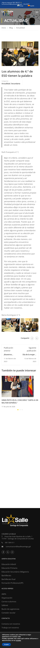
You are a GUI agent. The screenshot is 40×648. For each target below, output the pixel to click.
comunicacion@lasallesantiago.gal (12, 3)
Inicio (4, 28)
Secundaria (15, 83)
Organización (7, 598)
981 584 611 (10, 542)
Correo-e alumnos (9, 601)
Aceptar (6, 644)
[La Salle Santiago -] (7, 12)
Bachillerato (6, 575)
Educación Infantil (9, 564)
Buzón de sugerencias (10, 609)
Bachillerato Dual (8, 579)
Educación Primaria (9, 568)
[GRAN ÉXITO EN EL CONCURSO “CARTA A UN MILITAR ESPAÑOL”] (18, 386)
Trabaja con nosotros (10, 627)
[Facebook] (32, 338)
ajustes (18, 640)
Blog (11, 28)
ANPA (4, 594)
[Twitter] (36, 338)
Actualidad (20, 28)
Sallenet (5, 605)
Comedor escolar (8, 613)
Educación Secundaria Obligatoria (15, 572)
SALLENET (26, 4)
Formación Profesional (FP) (12, 583)
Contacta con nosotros (11, 624)
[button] (17, 409)
